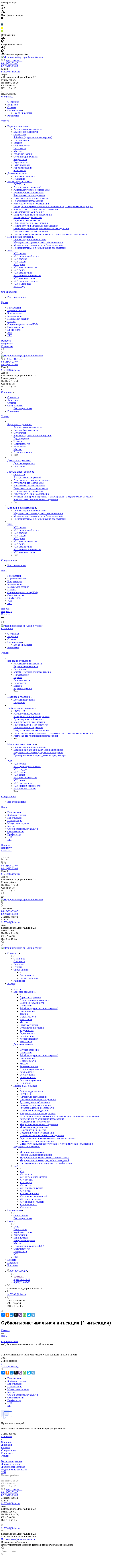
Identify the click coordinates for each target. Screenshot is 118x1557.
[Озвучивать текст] (3, 48)
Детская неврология (24, 176)
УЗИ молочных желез (25, 278)
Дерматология (21, 162)
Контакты (7, 346)
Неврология (20, 148)
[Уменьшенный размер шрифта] (2, 5)
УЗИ (10, 250)
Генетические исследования (28, 201)
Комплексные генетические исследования (36, 209)
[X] (16, 1315)
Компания (6, 1436)
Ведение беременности (26, 131)
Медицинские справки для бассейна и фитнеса (38, 242)
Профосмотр (14, 329)
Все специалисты (23, 113)
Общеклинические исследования (31, 223)
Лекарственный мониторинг (29, 212)
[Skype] (29, 1315)
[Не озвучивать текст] (2, 51)
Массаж (18, 151)
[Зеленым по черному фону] (2, 32)
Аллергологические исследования (31, 189)
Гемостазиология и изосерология (31, 198)
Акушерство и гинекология (28, 129)
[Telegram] (33, 1315)
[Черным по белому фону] (2, 18)
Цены (4, 302)
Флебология (20, 170)
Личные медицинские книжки (30, 239)
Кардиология (20, 159)
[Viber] (20, 1315)
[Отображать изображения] (3, 38)
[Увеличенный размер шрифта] (3, 12)
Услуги (5, 121)
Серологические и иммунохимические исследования (41, 228)
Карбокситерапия (23, 167)
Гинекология (14, 307)
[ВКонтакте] (3, 1315)
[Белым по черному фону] (2, 22)
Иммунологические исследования (31, 203)
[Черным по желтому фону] (2, 28)
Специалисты (14, 110)
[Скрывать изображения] (2, 41)
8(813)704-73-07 (14, 60)
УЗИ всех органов (23, 272)
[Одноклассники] (7, 1315)
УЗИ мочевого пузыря (25, 267)
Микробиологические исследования (33, 214)
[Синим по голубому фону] (2, 25)
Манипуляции (14, 316)
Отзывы (11, 107)
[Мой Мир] (12, 1315)
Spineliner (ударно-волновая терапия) (33, 137)
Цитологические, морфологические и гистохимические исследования (50, 234)
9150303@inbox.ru (10, 71)
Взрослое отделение (18, 126)
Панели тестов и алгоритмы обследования (36, 225)
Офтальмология (22, 145)
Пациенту (7, 343)
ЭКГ (9, 335)
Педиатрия (19, 178)
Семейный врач (22, 165)
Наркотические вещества (27, 220)
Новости (6, 340)
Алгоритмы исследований (27, 187)
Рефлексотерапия (23, 154)
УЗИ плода (19, 286)
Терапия (18, 143)
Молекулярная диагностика (28, 217)
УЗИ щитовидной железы (27, 256)
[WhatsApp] (24, 1315)
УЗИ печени (20, 253)
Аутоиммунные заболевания (28, 192)
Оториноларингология (25, 156)
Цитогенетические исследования (31, 231)
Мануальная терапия (18, 318)
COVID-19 (19, 184)
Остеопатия (20, 134)
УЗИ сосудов (20, 259)
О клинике (7, 96)
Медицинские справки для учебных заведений (38, 245)
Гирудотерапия (21, 140)
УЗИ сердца (20, 261)
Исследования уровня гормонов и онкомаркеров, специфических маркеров (53, 206)
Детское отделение (17, 173)
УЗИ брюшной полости (26, 281)
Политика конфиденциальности (18, 1539)
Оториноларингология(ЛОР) (22, 324)
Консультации (14, 313)
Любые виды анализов (19, 181)
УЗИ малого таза (22, 283)
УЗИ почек (19, 270)
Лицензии (12, 104)
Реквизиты (13, 115)
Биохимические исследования (29, 195)
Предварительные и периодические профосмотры (40, 248)
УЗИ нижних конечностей (27, 275)
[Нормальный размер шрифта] (3, 8)
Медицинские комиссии (20, 236)
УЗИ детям (19, 264)
